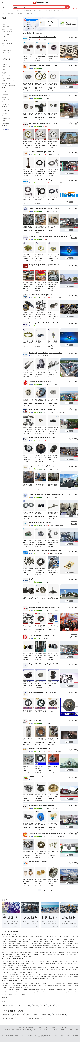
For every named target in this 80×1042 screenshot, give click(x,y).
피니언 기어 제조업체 (8, 1018)
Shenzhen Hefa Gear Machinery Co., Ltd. (41, 805)
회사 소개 (16, 1027)
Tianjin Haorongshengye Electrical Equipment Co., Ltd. (46, 494)
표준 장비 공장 (6, 1014)
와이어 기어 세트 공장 (18, 1014)
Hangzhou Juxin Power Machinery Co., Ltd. (42, 37)
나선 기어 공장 (41, 10)
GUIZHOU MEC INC (35, 720)
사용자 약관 (25, 1027)
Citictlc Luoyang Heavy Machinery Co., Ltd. (42, 635)
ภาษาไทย (31, 1031)
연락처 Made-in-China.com (44, 1027)
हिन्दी (77, 1029)
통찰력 (59, 1027)
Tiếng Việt (41, 1031)
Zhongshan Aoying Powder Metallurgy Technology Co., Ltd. (47, 833)
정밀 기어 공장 (56, 10)
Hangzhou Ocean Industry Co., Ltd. (39, 748)
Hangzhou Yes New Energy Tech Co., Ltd (41, 180)
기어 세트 (43, 1005)
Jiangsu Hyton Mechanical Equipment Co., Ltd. (43, 323)
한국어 (62, 1029)
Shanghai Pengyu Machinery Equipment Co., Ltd (44, 265)
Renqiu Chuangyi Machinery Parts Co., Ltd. (42, 437)
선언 (20, 1027)
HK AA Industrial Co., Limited (38, 777)
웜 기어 (12, 1005)
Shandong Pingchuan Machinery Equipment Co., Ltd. (45, 353)
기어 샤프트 (20, 1005)
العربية (66, 1029)
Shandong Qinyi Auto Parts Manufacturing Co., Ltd (44, 607)
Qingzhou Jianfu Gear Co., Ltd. (38, 579)
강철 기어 (59, 1005)
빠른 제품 (54, 1027)
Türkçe (36, 1031)
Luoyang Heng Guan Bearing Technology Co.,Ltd (44, 466)
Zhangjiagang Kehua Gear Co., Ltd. (40, 381)
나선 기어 (35, 1005)
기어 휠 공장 (34, 10)
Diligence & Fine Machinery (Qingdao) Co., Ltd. (43, 664)
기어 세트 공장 (49, 10)
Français (29, 1029)
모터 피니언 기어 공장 (32, 1014)
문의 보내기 (74, 37)
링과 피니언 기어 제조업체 (59, 1014)
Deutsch (39, 1029)
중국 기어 (5, 1005)
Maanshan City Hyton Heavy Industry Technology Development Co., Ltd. (51, 236)
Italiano (50, 1029)
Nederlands (72, 1029)
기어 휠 (28, 1005)
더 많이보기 (5, 997)
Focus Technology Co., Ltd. (41, 1033)
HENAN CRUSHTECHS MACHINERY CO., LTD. (43, 65)
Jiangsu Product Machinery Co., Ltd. (40, 522)
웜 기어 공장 (19, 10)
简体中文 (14, 1029)
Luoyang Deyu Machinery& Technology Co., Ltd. (44, 208)
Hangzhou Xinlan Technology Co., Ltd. (40, 295)
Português (45, 1029)
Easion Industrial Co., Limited (38, 861)
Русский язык (56, 1029)
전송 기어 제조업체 (21, 1018)
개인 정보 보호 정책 (33, 1027)
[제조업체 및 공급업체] (40, 2)
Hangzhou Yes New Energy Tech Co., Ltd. (41, 152)
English (8, 1029)
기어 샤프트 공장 (27, 10)
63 (58, 890)
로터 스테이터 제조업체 (34, 1018)
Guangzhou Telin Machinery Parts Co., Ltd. (42, 409)
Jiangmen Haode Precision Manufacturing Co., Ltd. (45, 551)
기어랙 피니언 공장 (45, 1014)
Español (34, 1029)
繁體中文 (19, 1029)
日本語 (24, 1029)
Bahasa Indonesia (49, 1031)
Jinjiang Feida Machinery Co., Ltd (39, 95)
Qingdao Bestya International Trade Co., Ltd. (42, 692)
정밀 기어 (51, 1005)
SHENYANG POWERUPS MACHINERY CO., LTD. (43, 123)
